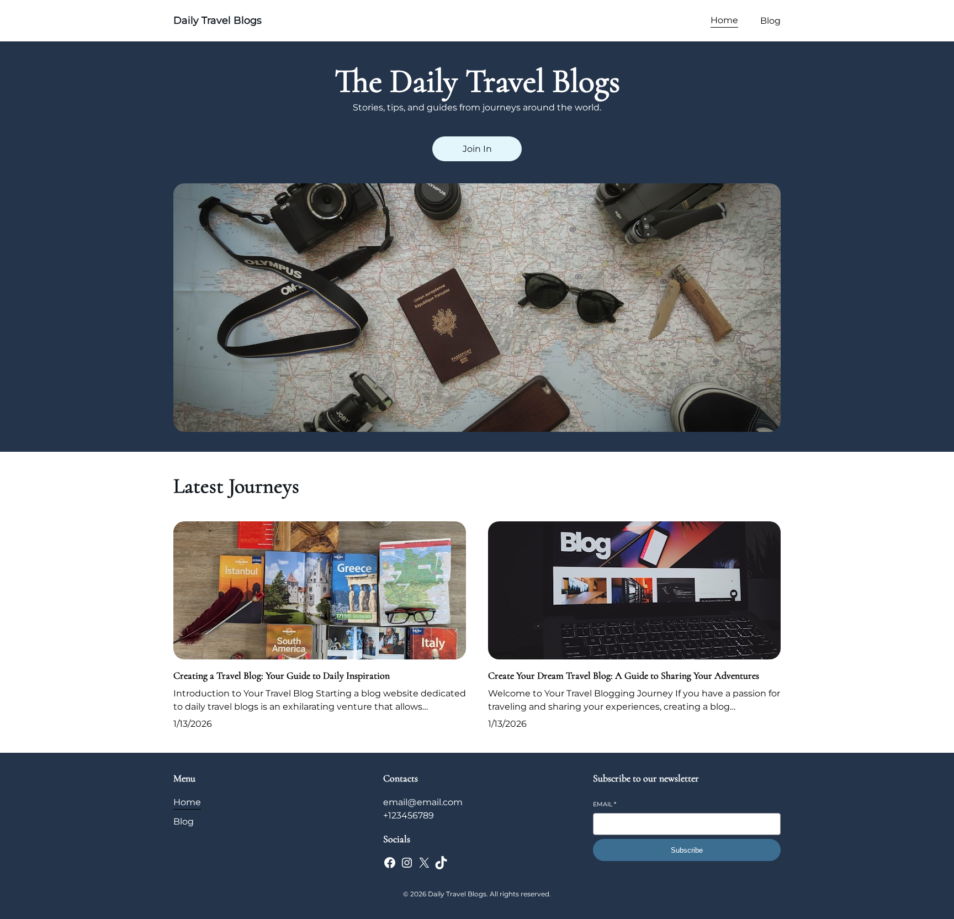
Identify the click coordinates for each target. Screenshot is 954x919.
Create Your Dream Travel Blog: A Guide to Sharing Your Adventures (623, 675)
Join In (477, 149)
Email (604, 804)
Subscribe (687, 850)
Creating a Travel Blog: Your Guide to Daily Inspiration (281, 675)
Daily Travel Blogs (217, 20)
